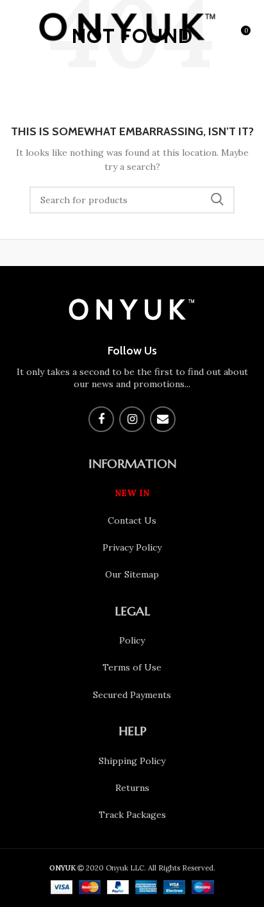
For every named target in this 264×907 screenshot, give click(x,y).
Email (163, 419)
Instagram (132, 419)
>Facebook (101, 419)
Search (217, 200)
